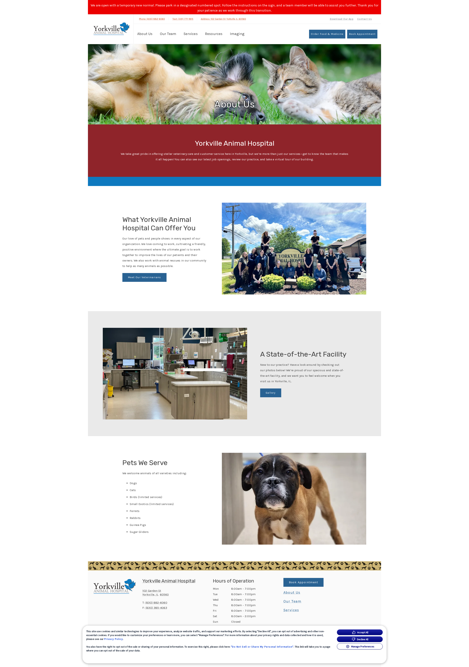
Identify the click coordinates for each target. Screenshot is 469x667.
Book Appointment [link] (362, 34)
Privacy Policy (113, 639)
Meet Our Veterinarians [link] (144, 277)
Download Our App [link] (342, 19)
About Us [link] (291, 592)
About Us (145, 34)
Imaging (237, 34)
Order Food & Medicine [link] (327, 34)
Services (191, 34)
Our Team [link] (168, 34)
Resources (214, 34)
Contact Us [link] (364, 19)
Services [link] (291, 610)
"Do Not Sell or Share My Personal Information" (262, 646)
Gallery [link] (271, 392)
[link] (111, 28)
